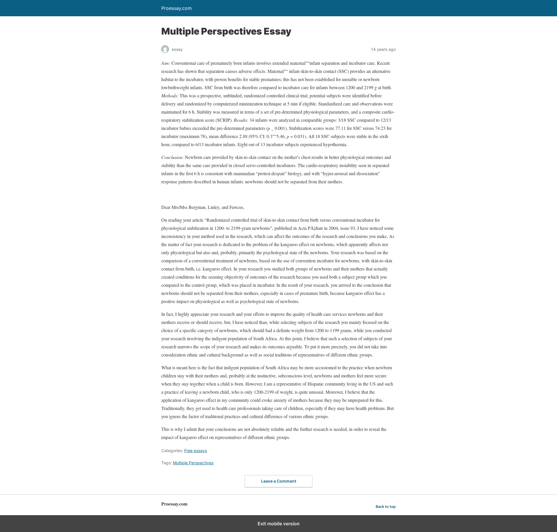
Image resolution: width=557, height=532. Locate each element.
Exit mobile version (279, 523)
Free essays (195, 450)
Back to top (386, 506)
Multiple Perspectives (193, 462)
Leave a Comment (278, 481)
